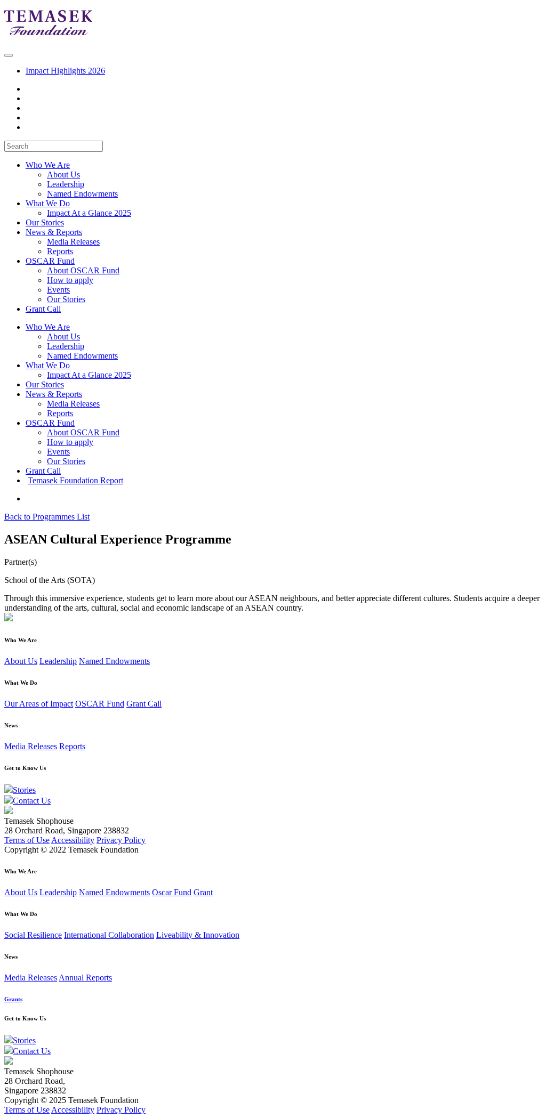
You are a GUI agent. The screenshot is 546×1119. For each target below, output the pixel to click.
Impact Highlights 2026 (65, 70)
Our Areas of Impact (38, 703)
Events (58, 289)
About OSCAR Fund (83, 270)
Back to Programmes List (47, 516)
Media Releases (73, 241)
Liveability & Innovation (197, 934)
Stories (24, 789)
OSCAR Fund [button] (50, 260)
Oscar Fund (171, 892)
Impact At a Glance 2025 (89, 212)
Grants (13, 999)
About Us (63, 174)
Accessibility (72, 840)
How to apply (70, 280)
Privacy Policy (121, 840)
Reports (60, 251)
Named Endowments (82, 193)
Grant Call (43, 308)
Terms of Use (27, 840)
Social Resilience (33, 934)
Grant (203, 892)
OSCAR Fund (50, 422)
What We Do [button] (48, 203)
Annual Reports (85, 977)
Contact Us (32, 800)
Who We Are (48, 326)
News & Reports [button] (54, 232)
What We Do (48, 365)
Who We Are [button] (48, 164)
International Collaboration (109, 934)
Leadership (65, 184)
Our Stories (45, 222)
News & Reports (54, 394)
